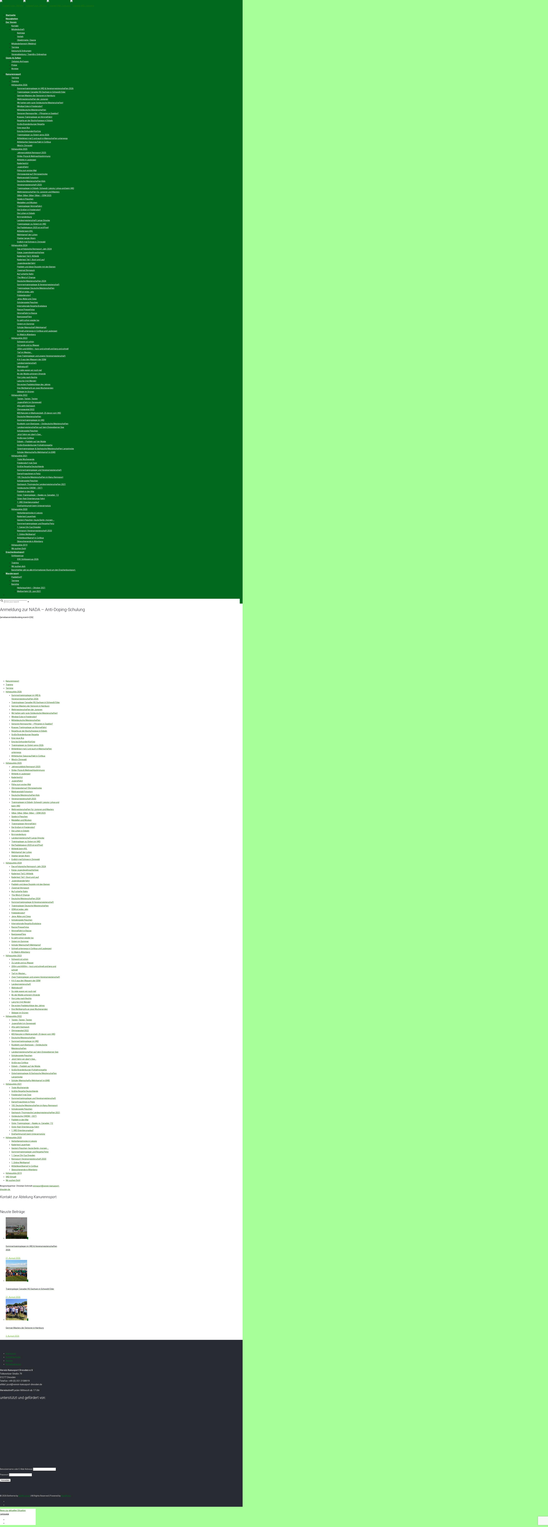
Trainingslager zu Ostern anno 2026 (27, 745)
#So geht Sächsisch (20, 1027)
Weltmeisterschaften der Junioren (26, 709)
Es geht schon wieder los (22, 938)
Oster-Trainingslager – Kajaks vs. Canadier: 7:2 (32, 1123)
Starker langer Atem (20, 856)
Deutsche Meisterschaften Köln (25, 795)
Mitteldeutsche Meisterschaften (25, 720)
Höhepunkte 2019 (14, 1173)
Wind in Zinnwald (19, 759)
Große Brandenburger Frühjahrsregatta (29, 1070)
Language (4, 1514)
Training (9, 684)
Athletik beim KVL (19, 849)
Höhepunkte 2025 (14, 763)
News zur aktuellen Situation (13, 1510)
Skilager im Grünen (19, 1013)
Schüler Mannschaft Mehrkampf (26, 945)
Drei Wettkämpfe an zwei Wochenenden (29, 1009)
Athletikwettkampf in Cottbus (24, 1166)
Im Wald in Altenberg (20, 952)
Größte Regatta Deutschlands (24, 1091)
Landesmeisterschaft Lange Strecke (27, 838)
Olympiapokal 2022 (20, 1030)
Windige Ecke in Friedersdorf (24, 717)
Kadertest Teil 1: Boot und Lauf (25, 877)
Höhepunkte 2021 (14, 1084)
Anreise (9, 1361)
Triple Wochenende (20, 1087)
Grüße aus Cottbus (19, 1063)
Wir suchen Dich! (13, 1180)
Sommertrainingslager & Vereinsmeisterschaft (32, 902)
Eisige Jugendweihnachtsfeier (25, 870)
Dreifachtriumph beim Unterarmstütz (28, 1134)
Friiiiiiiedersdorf (18, 913)
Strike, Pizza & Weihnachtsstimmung (28, 770)
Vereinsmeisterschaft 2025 (23, 799)
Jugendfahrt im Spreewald (23, 1023)
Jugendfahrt (17, 781)
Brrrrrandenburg (18, 834)
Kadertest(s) (17, 777)
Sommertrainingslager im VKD (25, 1041)
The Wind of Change (20, 895)
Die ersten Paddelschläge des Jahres (28, 1005)
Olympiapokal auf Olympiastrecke (26, 788)
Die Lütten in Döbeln (20, 831)
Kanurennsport (12, 681)
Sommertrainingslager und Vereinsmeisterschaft (33, 1098)
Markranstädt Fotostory (22, 791)
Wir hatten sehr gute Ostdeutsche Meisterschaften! (34, 713)
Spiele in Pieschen (19, 816)
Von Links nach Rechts (21, 998)
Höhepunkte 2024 (14, 863)
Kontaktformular (13, 1357)
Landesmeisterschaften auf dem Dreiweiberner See (34, 1052)
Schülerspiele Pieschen (21, 920)
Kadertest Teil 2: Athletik (22, 873)
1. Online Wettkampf (20, 1162)
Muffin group (24, 1496)
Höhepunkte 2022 (14, 1016)
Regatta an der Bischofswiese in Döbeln (29, 731)
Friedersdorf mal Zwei (21, 1095)
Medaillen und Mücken (21, 820)
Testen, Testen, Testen (21, 1020)
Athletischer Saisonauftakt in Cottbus (28, 756)
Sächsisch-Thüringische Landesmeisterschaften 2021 (35, 1112)
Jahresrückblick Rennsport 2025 (25, 766)
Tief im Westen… (18, 973)
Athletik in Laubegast (20, 774)
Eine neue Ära (17, 738)
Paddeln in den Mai (19, 1120)
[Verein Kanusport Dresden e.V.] (47, 5)
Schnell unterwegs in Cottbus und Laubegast (31, 948)
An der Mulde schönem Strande (25, 995)
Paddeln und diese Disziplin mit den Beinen (30, 884)
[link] (28, 602)
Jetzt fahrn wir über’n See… (23, 1059)
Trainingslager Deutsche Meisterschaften (30, 906)
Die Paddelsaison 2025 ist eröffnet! (27, 845)
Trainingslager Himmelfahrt (23, 824)
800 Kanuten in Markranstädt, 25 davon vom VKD (33, 1034)
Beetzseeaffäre (18, 934)
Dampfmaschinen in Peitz (23, 1102)
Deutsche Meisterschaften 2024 (25, 898)
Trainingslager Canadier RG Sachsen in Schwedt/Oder (35, 702)
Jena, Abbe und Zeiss (21, 916)
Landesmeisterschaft (21, 984)
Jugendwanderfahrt (20, 881)
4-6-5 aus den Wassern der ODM (25, 980)
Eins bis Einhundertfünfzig (23, 742)
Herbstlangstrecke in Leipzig (24, 1141)
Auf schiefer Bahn (19, 891)
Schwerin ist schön (19, 959)
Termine (9, 688)
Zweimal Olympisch (20, 888)
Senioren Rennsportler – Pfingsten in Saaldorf (32, 724)
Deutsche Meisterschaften (23, 1038)
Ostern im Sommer (20, 941)
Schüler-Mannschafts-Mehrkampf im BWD (30, 1080)
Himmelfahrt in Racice (21, 931)
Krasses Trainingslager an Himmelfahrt (29, 727)
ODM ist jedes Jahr (19, 909)
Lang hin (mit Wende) (21, 1002)
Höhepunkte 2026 (14, 692)
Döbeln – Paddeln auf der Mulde (25, 1066)
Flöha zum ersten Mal (21, 784)
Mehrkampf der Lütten (21, 852)
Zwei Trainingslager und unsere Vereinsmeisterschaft (35, 977)
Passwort (4, 1475)
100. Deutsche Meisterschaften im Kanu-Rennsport (34, 1105)
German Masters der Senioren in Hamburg (30, 706)
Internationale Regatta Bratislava (26, 923)
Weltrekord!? (17, 988)
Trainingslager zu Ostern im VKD (25, 841)
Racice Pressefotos (20, 927)
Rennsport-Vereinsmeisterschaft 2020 (28, 1159)
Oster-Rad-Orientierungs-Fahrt (25, 1127)
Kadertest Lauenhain (20, 1145)
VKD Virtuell (11, 1177)
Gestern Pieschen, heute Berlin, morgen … (30, 1148)
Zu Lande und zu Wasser (22, 963)
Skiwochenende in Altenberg (24, 1170)
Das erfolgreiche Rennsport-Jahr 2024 (28, 866)
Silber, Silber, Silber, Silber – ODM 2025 (28, 813)
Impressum (11, 1353)
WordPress (66, 1496)
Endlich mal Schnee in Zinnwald (25, 859)
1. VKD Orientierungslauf (22, 1130)
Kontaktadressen (13, 1364)
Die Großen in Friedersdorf (23, 827)
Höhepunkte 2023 (14, 956)
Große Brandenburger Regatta (25, 734)
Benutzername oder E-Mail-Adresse (16, 1469)
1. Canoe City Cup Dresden (23, 1155)
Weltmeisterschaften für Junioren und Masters (32, 809)
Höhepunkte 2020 (14, 1137)
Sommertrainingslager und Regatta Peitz (30, 1152)
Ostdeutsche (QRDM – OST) (24, 1116)
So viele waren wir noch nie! (23, 991)
